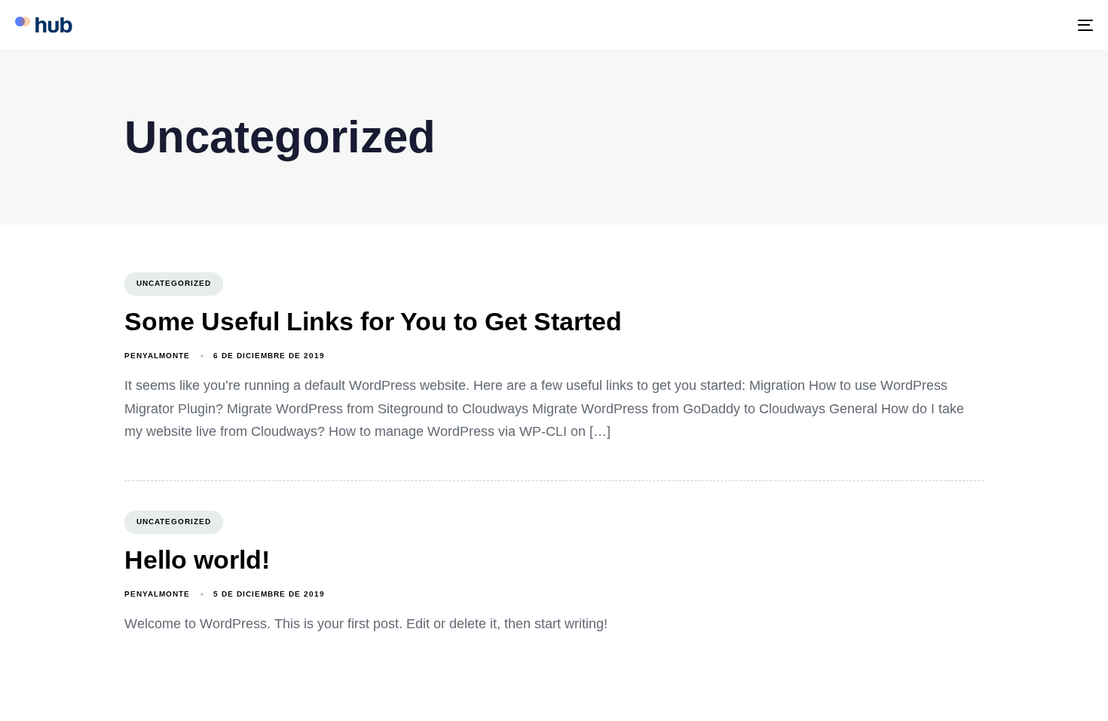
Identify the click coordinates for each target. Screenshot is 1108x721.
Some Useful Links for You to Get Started (373, 321)
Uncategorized (173, 283)
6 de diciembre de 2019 (269, 355)
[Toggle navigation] (913, 25)
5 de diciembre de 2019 (269, 594)
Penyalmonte (157, 355)
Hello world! (197, 559)
